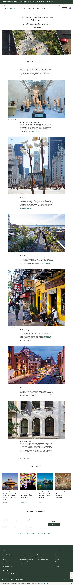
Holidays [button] (19, 8)
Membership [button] (44, 8)
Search (50, 5)
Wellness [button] (29, 8)
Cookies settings (23, 563)
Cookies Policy (45, 583)
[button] (71, 583)
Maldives (68, 579)
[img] (70, 1)
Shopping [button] (24, 8)
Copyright (4, 579)
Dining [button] (34, 8)
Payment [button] (38, 8)
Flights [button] (15, 8)
